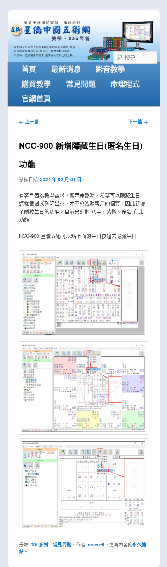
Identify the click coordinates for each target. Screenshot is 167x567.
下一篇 (138, 121)
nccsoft (96, 544)
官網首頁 (36, 98)
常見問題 (81, 83)
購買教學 (36, 83)
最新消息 (66, 69)
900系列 (39, 544)
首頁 (28, 69)
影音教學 (110, 69)
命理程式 (125, 83)
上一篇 (29, 121)
